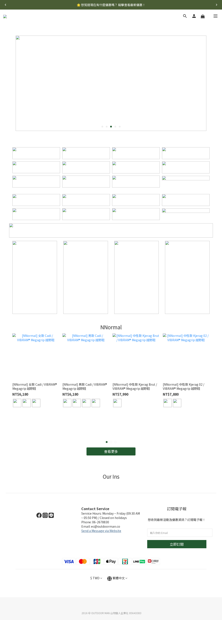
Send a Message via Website (101, 531)
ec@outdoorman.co (105, 526)
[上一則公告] (5, 5)
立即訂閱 (177, 544)
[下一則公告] (217, 5)
